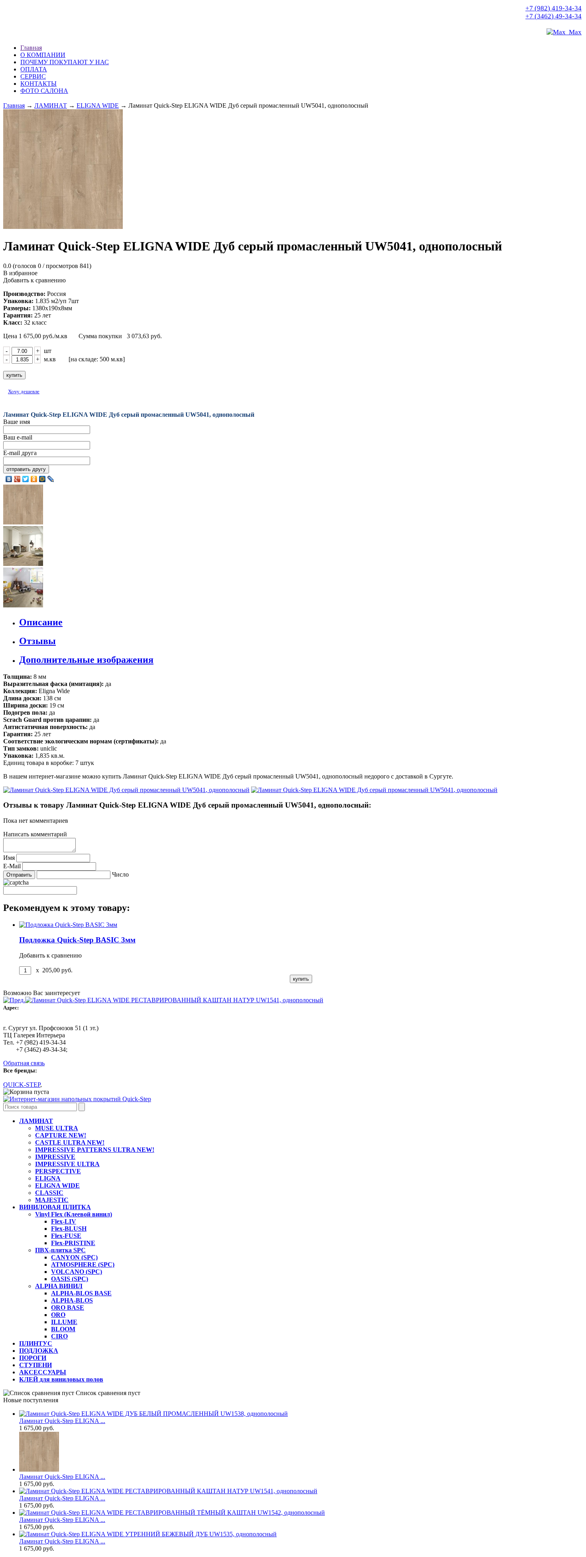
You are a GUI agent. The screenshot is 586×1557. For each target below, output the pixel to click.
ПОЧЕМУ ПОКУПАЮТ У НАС (64, 62)
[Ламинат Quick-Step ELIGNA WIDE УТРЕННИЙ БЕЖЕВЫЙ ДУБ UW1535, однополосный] (148, 1534)
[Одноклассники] (34, 479)
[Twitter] (26, 479)
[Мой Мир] (42, 479)
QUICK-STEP (21, 1084)
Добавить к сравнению (34, 280)
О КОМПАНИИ (42, 54)
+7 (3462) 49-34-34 (553, 16)
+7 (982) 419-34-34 (553, 8)
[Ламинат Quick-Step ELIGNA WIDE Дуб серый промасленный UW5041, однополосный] (293, 170)
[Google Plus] (17, 479)
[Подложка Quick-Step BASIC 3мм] (68, 924)
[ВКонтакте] (9, 479)
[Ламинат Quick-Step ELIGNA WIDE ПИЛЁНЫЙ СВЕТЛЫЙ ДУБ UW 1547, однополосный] (77, 1099)
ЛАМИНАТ (50, 105)
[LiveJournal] (51, 479)
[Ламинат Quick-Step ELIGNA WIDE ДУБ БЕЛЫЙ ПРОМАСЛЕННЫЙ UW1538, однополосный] (153, 1413)
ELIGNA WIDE (98, 105)
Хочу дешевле (23, 391)
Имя (9, 857)
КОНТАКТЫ (38, 83)
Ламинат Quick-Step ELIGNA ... (62, 1420)
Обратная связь (24, 1063)
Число (120, 874)
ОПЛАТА (33, 69)
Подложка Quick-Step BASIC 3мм (77, 940)
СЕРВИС (33, 76)
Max (574, 32)
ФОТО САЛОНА (44, 90)
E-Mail (12, 866)
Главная (31, 47)
